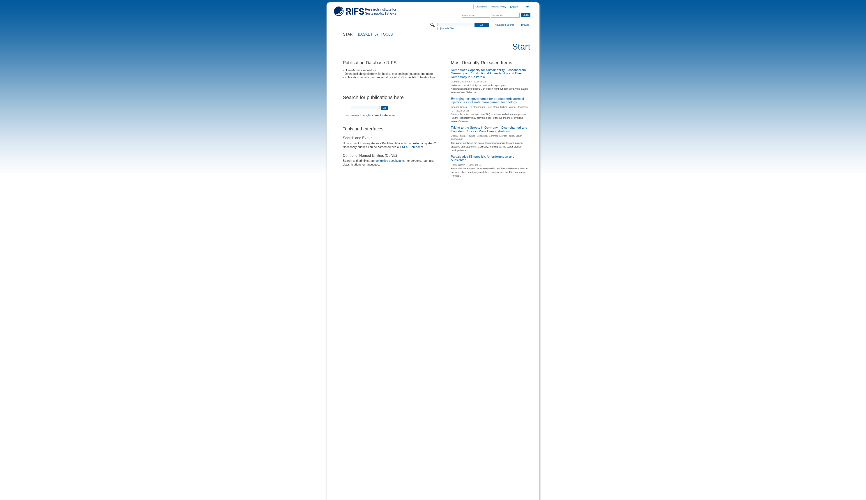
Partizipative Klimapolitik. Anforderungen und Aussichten (482, 158)
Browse (525, 24)
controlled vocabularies (390, 160)
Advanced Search (504, 24)
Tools (387, 34)
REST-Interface (412, 147)
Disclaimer (481, 6)
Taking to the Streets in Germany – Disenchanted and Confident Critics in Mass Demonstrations (489, 129)
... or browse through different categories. (369, 115)
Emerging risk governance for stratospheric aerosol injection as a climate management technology (487, 100)
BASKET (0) (368, 34)
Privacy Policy (498, 6)
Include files (447, 28)
